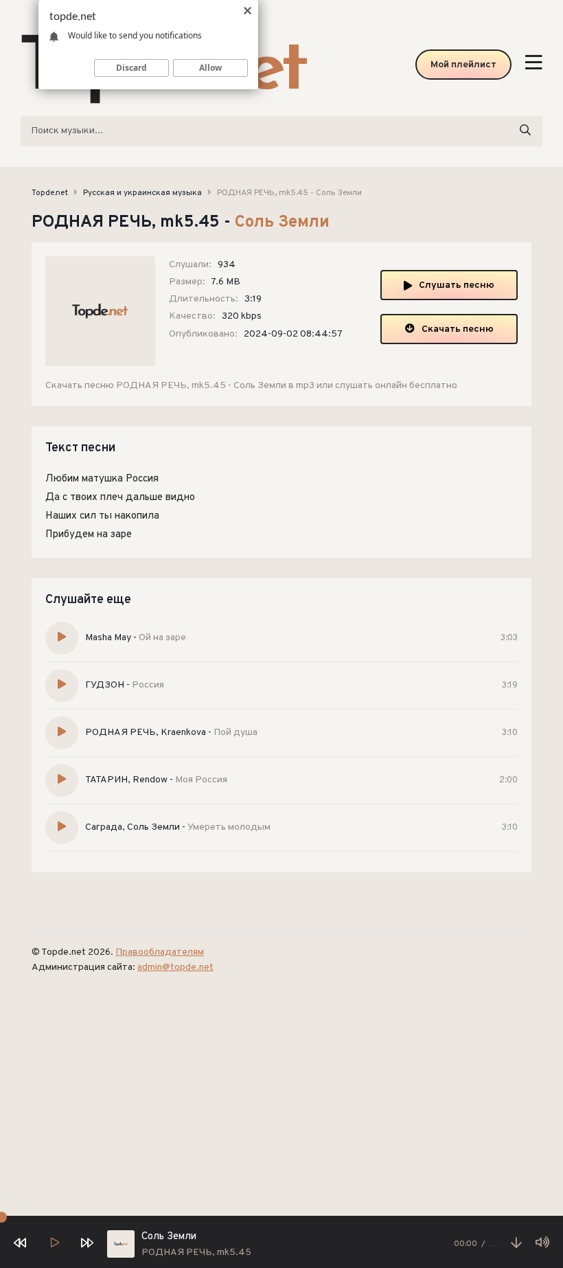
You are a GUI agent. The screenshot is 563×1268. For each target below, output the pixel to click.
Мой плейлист (463, 65)
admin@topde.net (175, 967)
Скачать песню (458, 329)
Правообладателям (159, 952)
